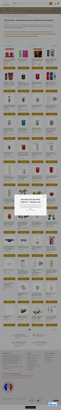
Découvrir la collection (30, 210)
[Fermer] (44, 196)
